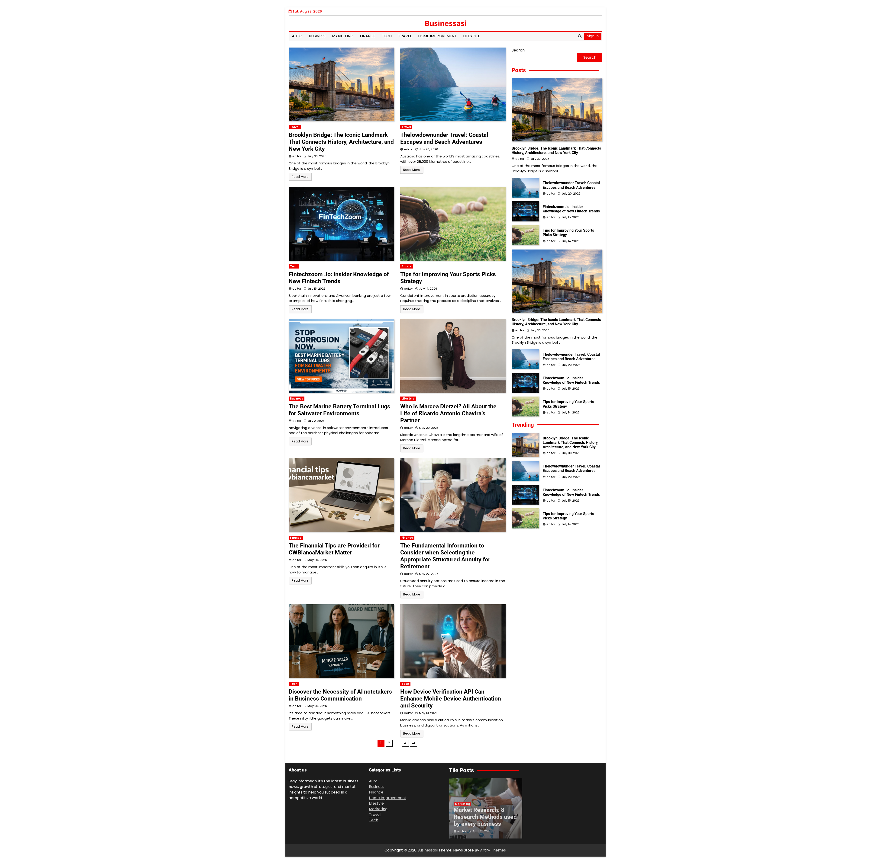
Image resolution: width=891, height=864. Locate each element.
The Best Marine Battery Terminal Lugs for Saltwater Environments (339, 410)
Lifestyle (471, 36)
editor (296, 156)
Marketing (342, 36)
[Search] (579, 36)
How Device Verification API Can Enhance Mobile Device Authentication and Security (450, 698)
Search (518, 50)
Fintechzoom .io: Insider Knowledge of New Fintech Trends (339, 278)
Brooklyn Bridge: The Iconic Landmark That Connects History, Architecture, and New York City (341, 141)
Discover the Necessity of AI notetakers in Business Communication (340, 695)
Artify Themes (493, 850)
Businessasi (446, 23)
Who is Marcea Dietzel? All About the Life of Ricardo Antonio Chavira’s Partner (448, 413)
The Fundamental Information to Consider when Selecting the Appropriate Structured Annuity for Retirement (445, 556)
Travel (405, 36)
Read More (300, 177)
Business (317, 36)
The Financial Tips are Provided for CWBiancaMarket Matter (334, 549)
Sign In (593, 36)
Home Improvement (437, 36)
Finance (367, 36)
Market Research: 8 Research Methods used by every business (485, 816)
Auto (297, 36)
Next (413, 743)
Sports (406, 266)
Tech (387, 36)
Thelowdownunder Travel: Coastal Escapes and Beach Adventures (444, 138)
